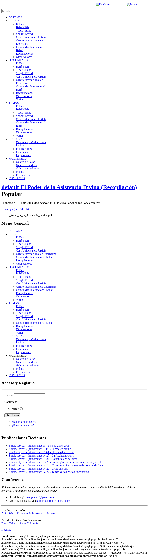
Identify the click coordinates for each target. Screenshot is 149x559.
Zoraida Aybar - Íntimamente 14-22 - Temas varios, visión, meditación (49, 471)
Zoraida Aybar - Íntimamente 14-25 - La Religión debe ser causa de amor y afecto (55, 462)
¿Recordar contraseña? (25, 421)
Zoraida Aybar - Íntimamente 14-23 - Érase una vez (38, 468)
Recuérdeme (11, 408)
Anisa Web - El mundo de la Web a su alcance (28, 513)
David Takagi (9, 523)
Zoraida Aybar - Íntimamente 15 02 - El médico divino (40, 448)
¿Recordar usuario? (23, 425)
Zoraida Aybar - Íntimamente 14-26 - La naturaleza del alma (43, 458)
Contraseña (10, 401)
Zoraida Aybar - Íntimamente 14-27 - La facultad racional (41, 455)
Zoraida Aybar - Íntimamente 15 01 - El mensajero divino (41, 452)
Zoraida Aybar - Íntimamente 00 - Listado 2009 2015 (39, 445)
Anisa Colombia (28, 523)
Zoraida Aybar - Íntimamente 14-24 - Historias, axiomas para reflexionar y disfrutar (56, 465)
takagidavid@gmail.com (40, 497)
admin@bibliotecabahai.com (53, 500)
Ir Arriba (6, 529)
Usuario (8, 395)
